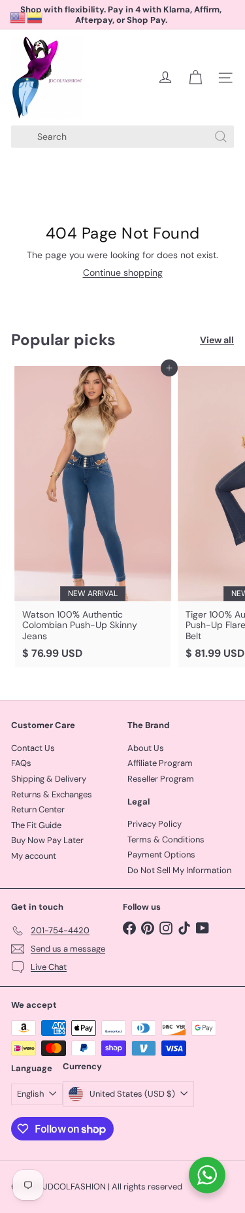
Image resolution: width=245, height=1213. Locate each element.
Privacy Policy (154, 823)
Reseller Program (160, 778)
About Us (145, 748)
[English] (18, 17)
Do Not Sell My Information (179, 870)
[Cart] (195, 78)
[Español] (35, 17)
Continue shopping (123, 272)
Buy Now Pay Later (47, 840)
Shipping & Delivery (48, 778)
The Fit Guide (36, 825)
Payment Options (161, 854)
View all (217, 340)
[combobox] (122, 136)
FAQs (21, 763)
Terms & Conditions (165, 839)
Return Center (38, 809)
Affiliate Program (160, 763)
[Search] (221, 136)
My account (33, 855)
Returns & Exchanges (51, 794)
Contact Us (33, 748)
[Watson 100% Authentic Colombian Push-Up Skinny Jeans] (92, 517)
